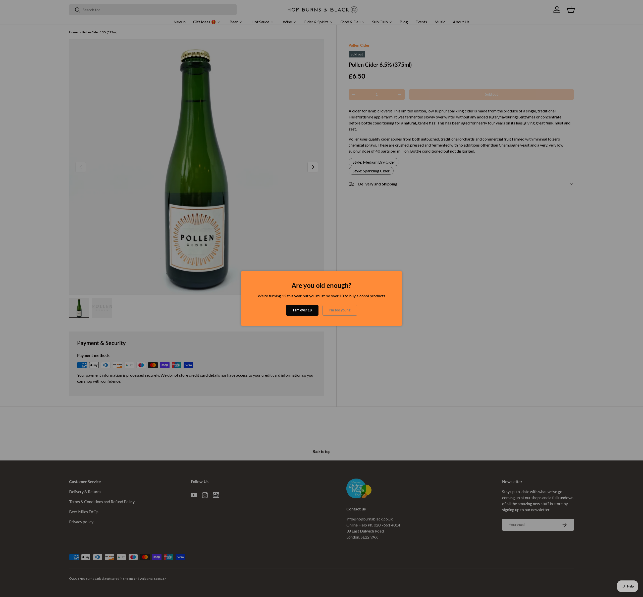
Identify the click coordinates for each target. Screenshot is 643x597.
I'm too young (339, 310)
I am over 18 (302, 310)
